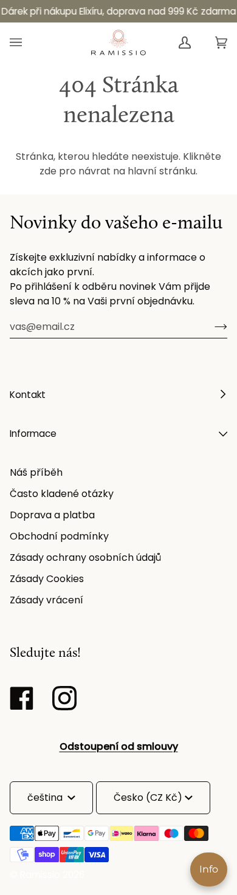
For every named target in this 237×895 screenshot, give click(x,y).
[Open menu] (28, 42)
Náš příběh (36, 472)
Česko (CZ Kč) (148, 797)
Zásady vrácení (46, 600)
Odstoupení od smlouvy (119, 746)
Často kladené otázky (62, 494)
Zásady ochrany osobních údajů (85, 557)
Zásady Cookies (47, 579)
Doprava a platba (52, 515)
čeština (46, 797)
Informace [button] (33, 433)
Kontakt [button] (28, 394)
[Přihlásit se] (211, 326)
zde (48, 171)
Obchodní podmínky (59, 536)
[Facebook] (25, 698)
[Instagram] (67, 698)
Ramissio (40, 874)
